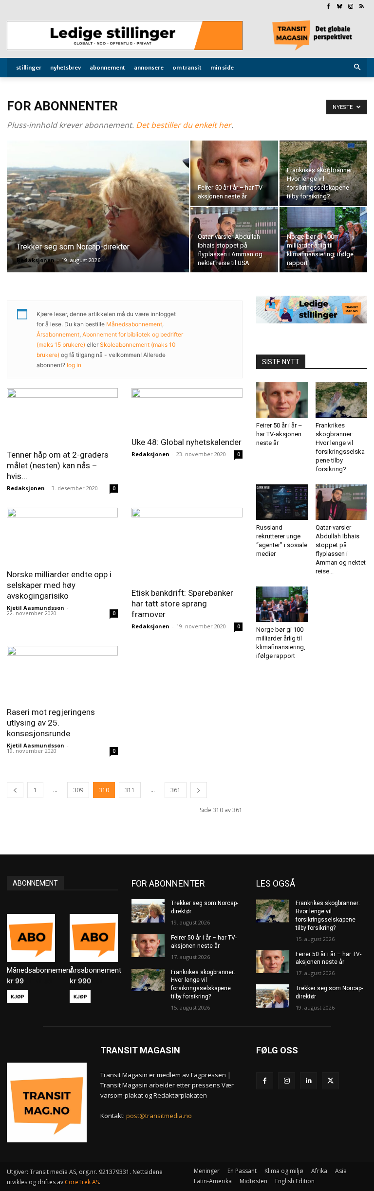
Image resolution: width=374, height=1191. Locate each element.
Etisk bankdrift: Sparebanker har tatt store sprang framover (182, 603)
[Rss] (361, 7)
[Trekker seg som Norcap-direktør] (98, 219)
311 (130, 790)
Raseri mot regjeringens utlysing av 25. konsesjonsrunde (51, 722)
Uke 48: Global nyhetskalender (186, 442)
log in (74, 365)
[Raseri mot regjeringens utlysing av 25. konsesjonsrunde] (62, 673)
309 (78, 790)
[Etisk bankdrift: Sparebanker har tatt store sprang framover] (187, 544)
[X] (330, 1080)
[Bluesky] (339, 7)
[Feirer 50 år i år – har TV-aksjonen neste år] (234, 173)
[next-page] (198, 790)
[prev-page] (15, 790)
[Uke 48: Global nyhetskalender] (187, 409)
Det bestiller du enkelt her (183, 125)
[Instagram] (350, 7)
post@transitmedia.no (159, 1115)
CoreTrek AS (82, 1182)
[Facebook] (328, 7)
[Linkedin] (308, 1080)
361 (175, 790)
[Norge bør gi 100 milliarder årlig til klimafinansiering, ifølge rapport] (323, 239)
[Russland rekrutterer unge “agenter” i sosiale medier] (282, 502)
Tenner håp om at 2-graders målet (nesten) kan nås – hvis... (58, 465)
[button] (358, 68)
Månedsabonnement (134, 324)
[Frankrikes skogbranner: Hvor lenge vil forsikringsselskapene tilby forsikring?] (323, 173)
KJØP (17, 996)
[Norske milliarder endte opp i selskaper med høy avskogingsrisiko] (62, 535)
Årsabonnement (58, 334)
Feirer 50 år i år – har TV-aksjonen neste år (279, 434)
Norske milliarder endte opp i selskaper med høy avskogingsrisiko (59, 585)
